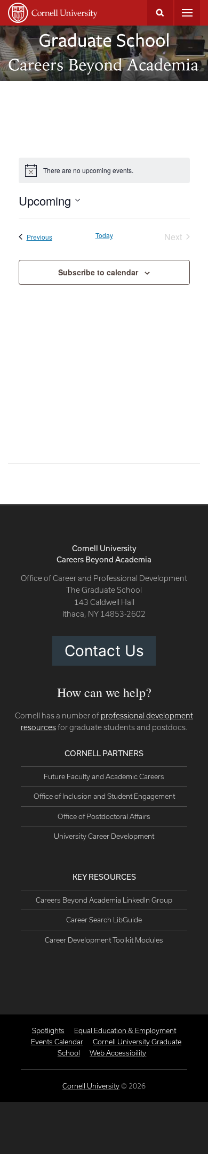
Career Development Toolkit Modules (104, 940)
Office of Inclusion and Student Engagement (104, 796)
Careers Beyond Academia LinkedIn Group (104, 900)
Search (160, 13)
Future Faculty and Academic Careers (104, 776)
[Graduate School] (104, 40)
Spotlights (48, 1030)
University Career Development (104, 836)
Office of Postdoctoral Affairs (104, 816)
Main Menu (187, 13)
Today (104, 235)
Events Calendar (57, 1041)
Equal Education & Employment (125, 1030)
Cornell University (90, 1086)
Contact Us (104, 651)
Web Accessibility (118, 1053)
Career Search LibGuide (104, 919)
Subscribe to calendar (98, 272)
